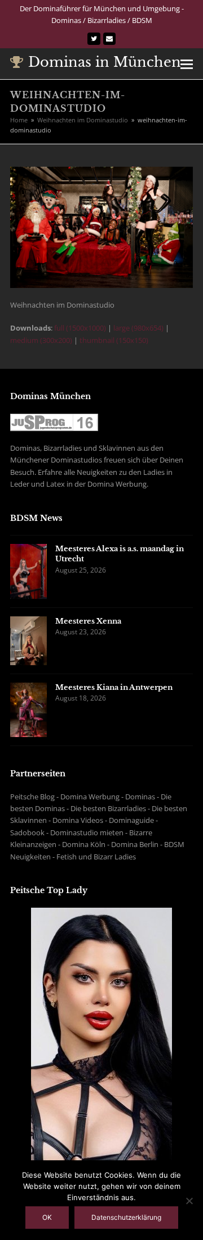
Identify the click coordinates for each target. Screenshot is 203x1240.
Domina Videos (77, 820)
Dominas (140, 796)
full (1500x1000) (80, 328)
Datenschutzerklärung (126, 1217)
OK (47, 1217)
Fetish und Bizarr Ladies (96, 857)
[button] (186, 63)
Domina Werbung (90, 796)
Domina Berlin (134, 844)
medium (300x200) (41, 340)
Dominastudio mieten (86, 832)
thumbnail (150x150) (114, 340)
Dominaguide (131, 820)
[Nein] (189, 1200)
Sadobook (27, 832)
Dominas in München (104, 62)
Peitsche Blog (32, 796)
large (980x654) (138, 328)
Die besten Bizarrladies (108, 808)
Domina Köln (83, 844)
